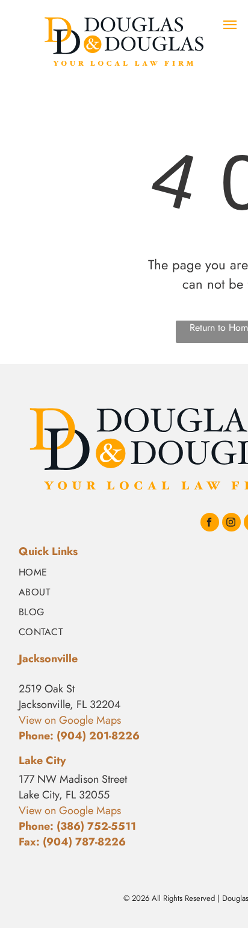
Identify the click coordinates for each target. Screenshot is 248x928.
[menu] (230, 25)
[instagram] (231, 524)
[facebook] (209, 524)
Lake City (42, 760)
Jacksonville (48, 658)
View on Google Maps (70, 810)
